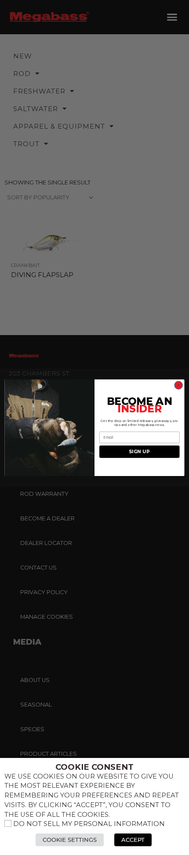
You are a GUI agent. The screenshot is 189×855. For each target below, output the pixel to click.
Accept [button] (133, 839)
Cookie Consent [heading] (94, 767)
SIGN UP (139, 451)
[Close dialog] (178, 385)
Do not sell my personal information (89, 824)
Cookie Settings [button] (70, 839)
